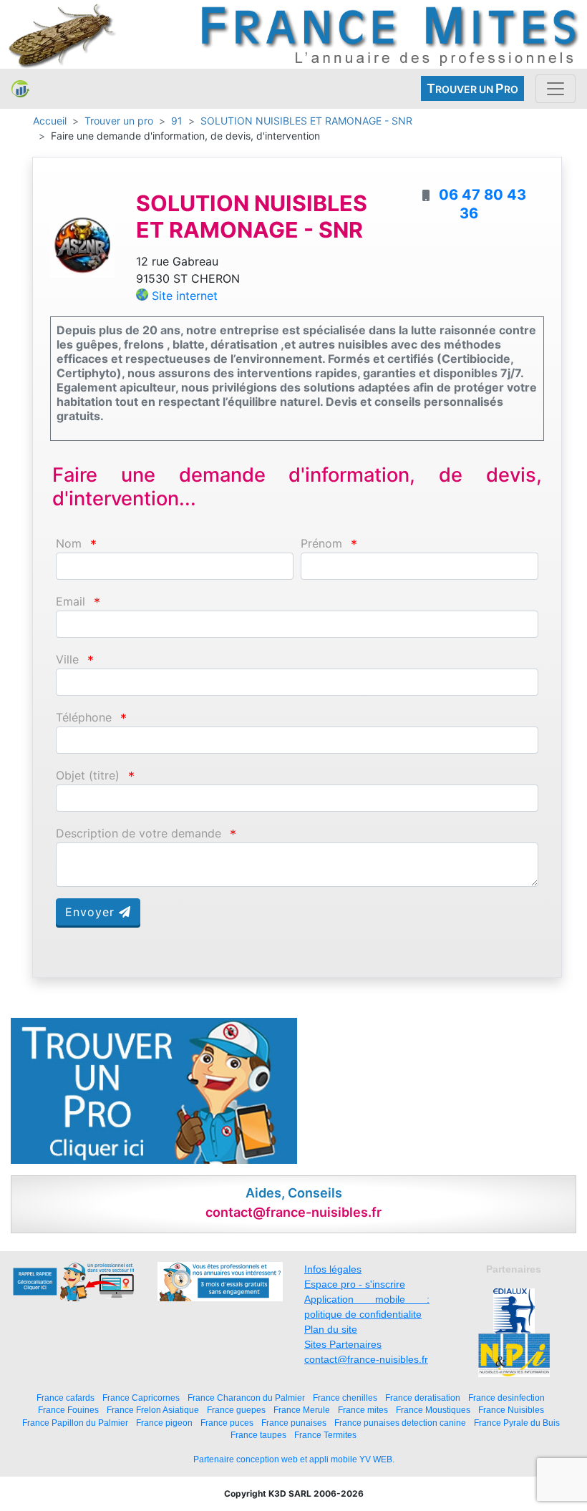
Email (70, 601)
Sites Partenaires (343, 1344)
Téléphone (84, 717)
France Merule (301, 1409)
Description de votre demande (138, 833)
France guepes (236, 1409)
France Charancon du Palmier (246, 1397)
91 (177, 121)
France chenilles (345, 1397)
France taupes (258, 1434)
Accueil (50, 121)
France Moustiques (433, 1409)
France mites (363, 1409)
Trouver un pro (118, 121)
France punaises (293, 1422)
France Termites (325, 1434)
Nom (69, 543)
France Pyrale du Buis (517, 1422)
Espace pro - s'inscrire (354, 1284)
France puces (226, 1422)
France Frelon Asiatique (153, 1409)
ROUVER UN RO (472, 88)
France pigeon (164, 1422)
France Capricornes (141, 1397)
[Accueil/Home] (20, 89)
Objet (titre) (88, 775)
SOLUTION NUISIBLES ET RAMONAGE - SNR (306, 121)
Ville (67, 659)
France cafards (65, 1397)
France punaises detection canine (400, 1422)
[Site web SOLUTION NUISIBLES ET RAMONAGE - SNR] (82, 244)
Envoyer (92, 912)
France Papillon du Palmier (75, 1422)
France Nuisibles (511, 1409)
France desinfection (506, 1397)
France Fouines (68, 1409)
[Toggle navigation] (555, 88)
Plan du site (330, 1329)
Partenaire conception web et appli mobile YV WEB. (293, 1459)
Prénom (321, 543)
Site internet (185, 295)
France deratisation (422, 1397)
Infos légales (333, 1269)
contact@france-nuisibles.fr (366, 1359)
